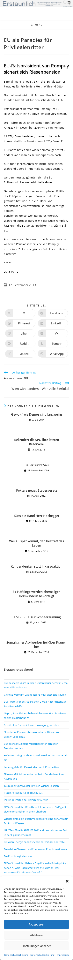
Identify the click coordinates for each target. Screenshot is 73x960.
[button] (67, 881)
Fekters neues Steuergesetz (36, 490)
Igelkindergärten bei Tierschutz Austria (26, 800)
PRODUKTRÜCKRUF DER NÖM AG (23, 793)
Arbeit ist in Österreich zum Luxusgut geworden (31, 725)
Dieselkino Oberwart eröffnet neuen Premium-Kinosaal (35, 849)
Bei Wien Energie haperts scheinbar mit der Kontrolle (34, 842)
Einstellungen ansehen (37, 946)
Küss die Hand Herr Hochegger (36, 516)
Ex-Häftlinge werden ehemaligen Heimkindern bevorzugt (37, 594)
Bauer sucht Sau (37, 465)
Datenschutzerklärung (16, 954)
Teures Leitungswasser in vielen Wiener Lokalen (31, 786)
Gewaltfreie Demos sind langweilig (36, 414)
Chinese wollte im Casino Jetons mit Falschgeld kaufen (35, 694)
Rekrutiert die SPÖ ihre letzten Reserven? (36, 442)
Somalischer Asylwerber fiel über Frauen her (36, 644)
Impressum (62, 954)
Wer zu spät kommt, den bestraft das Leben (36, 543)
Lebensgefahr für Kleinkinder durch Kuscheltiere (31, 767)
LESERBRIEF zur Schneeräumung (36, 617)
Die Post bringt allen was (18, 856)
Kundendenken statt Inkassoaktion (36, 566)
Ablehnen (36, 935)
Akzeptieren (37, 924)
